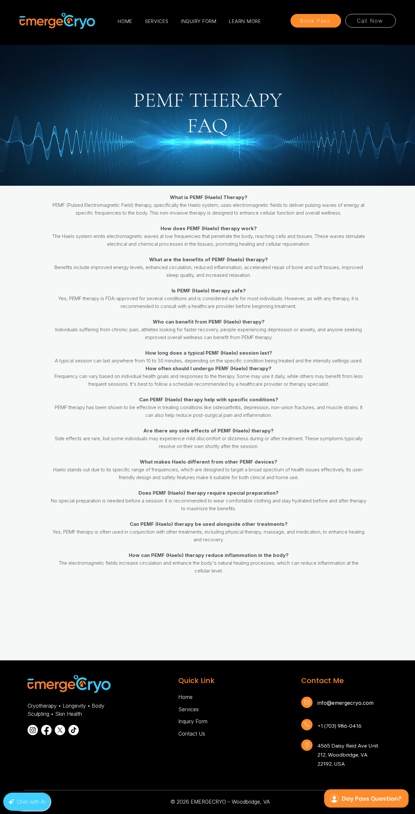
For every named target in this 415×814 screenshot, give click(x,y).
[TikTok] (73, 730)
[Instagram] (33, 730)
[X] (60, 730)
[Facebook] (46, 730)
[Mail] (307, 702)
